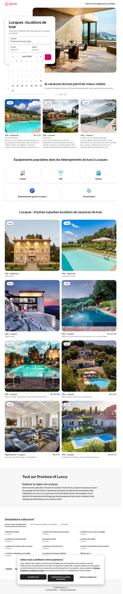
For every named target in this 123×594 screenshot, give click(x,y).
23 (41, 81)
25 (17, 86)
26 (22, 86)
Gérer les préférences (88, 577)
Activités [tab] (64, 524)
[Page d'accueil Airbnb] (11, 4)
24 (13, 86)
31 (13, 91)
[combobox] (30, 41)
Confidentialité (51, 590)
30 (41, 86)
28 (31, 86)
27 (27, 86)
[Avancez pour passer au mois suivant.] (40, 56)
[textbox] (19, 49)
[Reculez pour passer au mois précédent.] (13, 56)
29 (36, 86)
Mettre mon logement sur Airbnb (100, 4)
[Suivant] (65, 94)
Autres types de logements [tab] (15, 524)
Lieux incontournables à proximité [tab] (43, 524)
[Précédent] (56, 94)
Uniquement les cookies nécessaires (60, 578)
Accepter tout (33, 577)
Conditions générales (67, 590)
